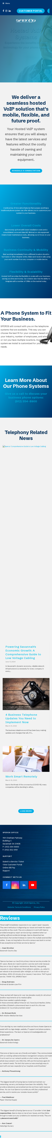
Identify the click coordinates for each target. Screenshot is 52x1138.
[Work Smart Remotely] (26, 759)
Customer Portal (31, 11)
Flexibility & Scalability (26, 271)
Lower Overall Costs (26, 225)
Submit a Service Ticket (13, 861)
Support (6, 870)
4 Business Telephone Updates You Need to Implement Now (21, 718)
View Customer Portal (12, 864)
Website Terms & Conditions (19, 907)
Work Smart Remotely (21, 776)
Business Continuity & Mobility (26, 249)
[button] (6, 3)
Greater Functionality (26, 203)
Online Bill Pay (9, 867)
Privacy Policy (39, 907)
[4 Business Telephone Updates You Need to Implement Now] (26, 694)
